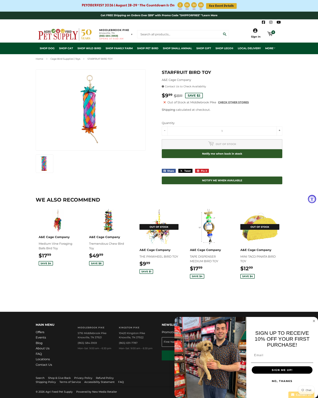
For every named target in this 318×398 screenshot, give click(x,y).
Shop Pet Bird (147, 48)
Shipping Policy (46, 381)
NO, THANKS (282, 381)
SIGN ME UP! (282, 370)
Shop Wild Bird (89, 48)
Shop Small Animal (177, 48)
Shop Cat (66, 48)
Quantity (168, 123)
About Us (43, 348)
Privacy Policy (83, 377)
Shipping (168, 109)
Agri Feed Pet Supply (59, 391)
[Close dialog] (314, 321)
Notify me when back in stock (222, 153)
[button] (116, 34)
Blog (39, 343)
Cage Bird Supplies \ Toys (65, 58)
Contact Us (44, 364)
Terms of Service (70, 381)
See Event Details (221, 6)
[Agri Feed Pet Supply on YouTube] (279, 22)
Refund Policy (105, 377)
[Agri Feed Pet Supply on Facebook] (263, 22)
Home (39, 58)
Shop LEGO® (224, 48)
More (269, 48)
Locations (43, 359)
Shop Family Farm (119, 48)
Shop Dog (47, 48)
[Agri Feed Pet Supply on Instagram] (271, 22)
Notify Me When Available (222, 180)
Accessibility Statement (99, 381)
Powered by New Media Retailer (96, 391)
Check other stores (233, 102)
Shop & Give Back (59, 377)
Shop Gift (203, 48)
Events (41, 337)
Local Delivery (249, 48)
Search (40, 377)
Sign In (256, 36)
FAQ (39, 354)
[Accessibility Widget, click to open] (312, 199)
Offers (40, 332)
